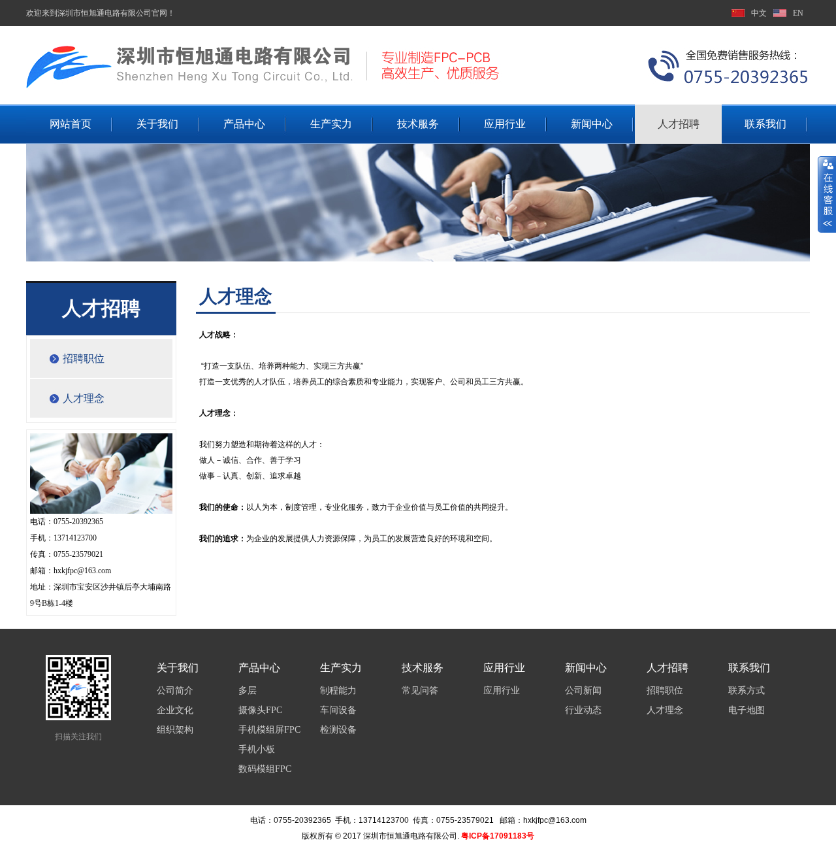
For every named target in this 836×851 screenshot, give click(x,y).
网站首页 (70, 123)
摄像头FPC (260, 710)
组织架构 (175, 730)
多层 (247, 690)
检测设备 (338, 730)
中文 (759, 13)
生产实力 (331, 123)
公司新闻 (583, 690)
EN (798, 13)
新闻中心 (592, 123)
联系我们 (765, 123)
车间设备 (338, 710)
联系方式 (746, 690)
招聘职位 (83, 358)
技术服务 (418, 123)
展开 (827, 194)
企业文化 (175, 710)
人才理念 (83, 398)
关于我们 (157, 123)
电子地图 (746, 710)
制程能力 (338, 690)
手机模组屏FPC (269, 730)
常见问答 (420, 690)
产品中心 (244, 123)
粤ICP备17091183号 (497, 836)
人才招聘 (678, 123)
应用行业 (505, 123)
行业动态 (583, 710)
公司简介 (175, 690)
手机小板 (256, 749)
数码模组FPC (264, 769)
